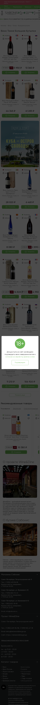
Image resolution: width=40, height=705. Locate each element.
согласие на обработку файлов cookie (20, 357)
